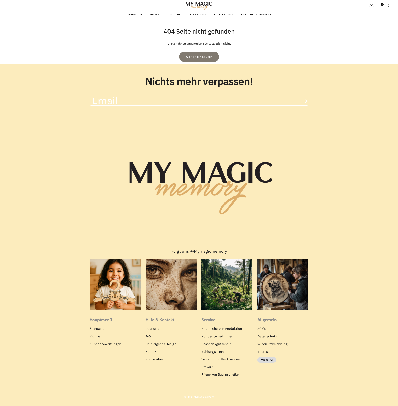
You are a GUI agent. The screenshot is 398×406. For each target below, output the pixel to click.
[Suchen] (390, 6)
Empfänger (134, 14)
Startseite (97, 329)
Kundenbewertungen (256, 14)
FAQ (148, 336)
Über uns (152, 329)
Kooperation (155, 359)
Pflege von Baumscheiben (221, 374)
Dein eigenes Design (161, 344)
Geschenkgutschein (216, 344)
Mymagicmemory (204, 396)
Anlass (154, 14)
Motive (95, 336)
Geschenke (174, 14)
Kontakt (152, 352)
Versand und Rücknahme (220, 359)
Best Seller (198, 14)
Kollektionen (224, 14)
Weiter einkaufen (199, 57)
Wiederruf (266, 359)
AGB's (261, 329)
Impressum (266, 352)
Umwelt (207, 367)
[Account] (371, 6)
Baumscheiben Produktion (221, 329)
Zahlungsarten (212, 352)
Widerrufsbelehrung (272, 344)
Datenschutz (267, 336)
